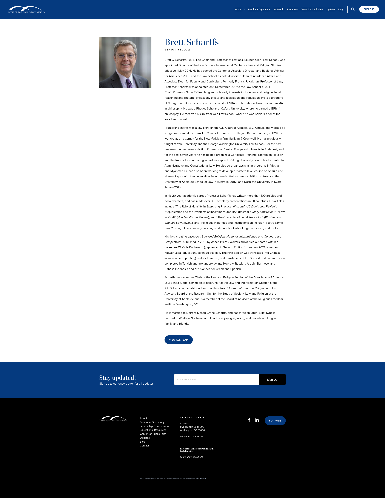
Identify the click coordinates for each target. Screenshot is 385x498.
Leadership (278, 9)
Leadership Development (154, 426)
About (238, 9)
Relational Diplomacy (259, 9)
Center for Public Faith (312, 9)
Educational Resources (153, 430)
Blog (340, 9)
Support (369, 9)
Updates (330, 9)
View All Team (178, 339)
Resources (292, 9)
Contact (144, 446)
